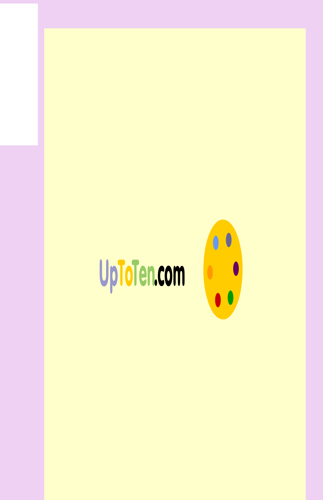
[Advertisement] (161, 10)
